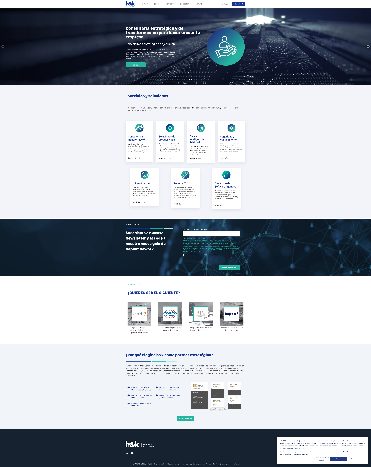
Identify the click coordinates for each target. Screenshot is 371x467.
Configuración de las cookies (322, 459)
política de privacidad (193, 251)
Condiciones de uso (197, 464)
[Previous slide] (2, 46)
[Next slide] (368, 46)
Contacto (235, 464)
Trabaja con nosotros (223, 464)
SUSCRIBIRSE (229, 267)
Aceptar (338, 459)
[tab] (184, 83)
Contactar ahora (185, 418)
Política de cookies (172, 464)
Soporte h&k (210, 464)
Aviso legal (184, 464)
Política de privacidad (156, 464)
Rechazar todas (356, 459)
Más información (299, 448)
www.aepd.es (201, 250)
